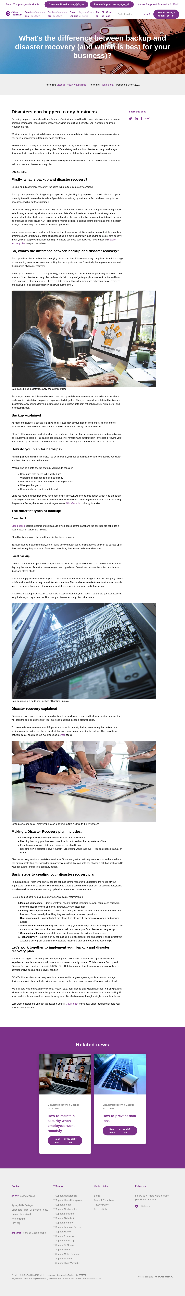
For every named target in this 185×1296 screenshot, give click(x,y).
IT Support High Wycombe (66, 1263)
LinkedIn (145, 1206)
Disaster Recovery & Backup (71, 85)
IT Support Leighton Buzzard (67, 1227)
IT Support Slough (62, 1204)
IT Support (58, 1186)
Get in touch (72, 1004)
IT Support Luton (61, 1249)
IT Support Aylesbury (63, 1236)
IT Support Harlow (62, 1231)
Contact (109, 14)
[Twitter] (130, 118)
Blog (102, 14)
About (97, 14)
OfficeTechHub (73, 503)
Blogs (97, 1196)
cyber (62, 735)
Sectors (50, 14)
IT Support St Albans (63, 1245)
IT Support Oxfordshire (64, 1218)
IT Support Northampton (65, 1209)
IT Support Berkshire (63, 1213)
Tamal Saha (107, 85)
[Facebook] (141, 118)
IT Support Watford (62, 1258)
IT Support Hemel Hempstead (68, 1200)
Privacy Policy (101, 1204)
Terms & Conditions (104, 1200)
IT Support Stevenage (64, 1240)
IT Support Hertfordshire (65, 1196)
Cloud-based (18, 526)
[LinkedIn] (136, 118)
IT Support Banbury (63, 1222)
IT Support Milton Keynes (66, 1254)
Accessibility (100, 1209)
